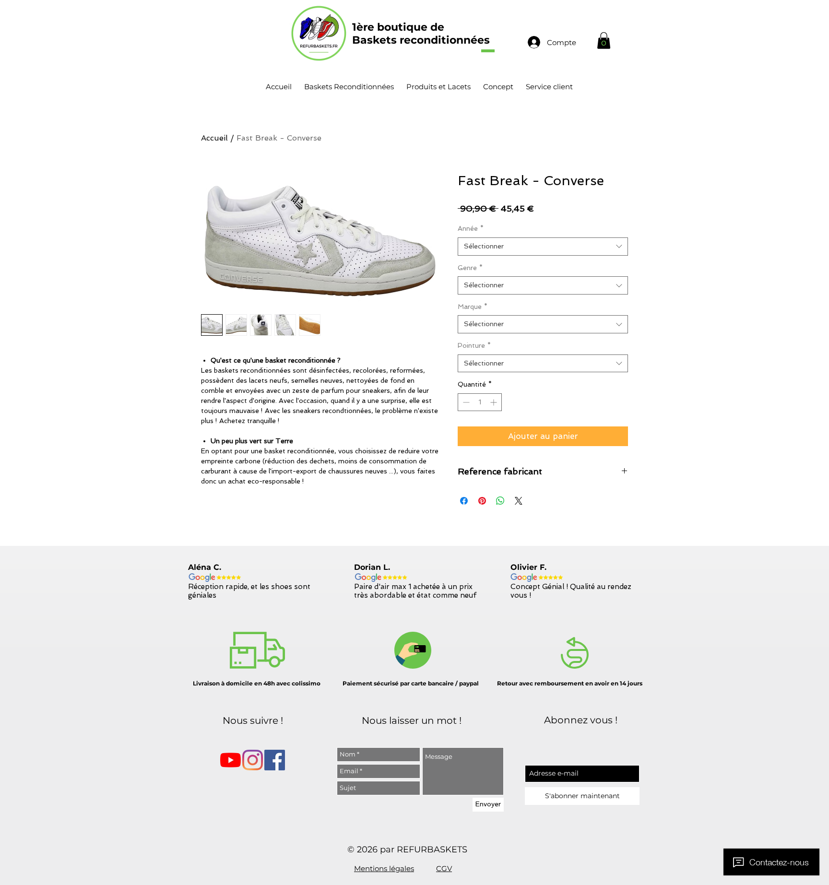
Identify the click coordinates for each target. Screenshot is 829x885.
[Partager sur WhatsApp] (500, 501)
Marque (472, 306)
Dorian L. (372, 567)
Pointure (474, 345)
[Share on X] (518, 501)
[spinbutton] (479, 402)
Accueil (214, 137)
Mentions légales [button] (384, 868)
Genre (470, 267)
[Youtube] (230, 760)
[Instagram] (252, 760)
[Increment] (494, 402)
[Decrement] (465, 402)
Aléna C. (204, 567)
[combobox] (543, 246)
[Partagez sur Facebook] (464, 501)
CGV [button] (444, 868)
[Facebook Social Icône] (274, 760)
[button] (604, 40)
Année (471, 228)
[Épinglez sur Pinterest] (482, 501)
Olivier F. (528, 567)
